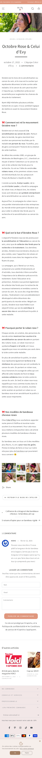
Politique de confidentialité (13, 626)
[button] (32, 8)
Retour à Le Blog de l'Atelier (22, 497)
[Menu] (3, 8)
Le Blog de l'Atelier (24, 39)
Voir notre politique (27, 748)
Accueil (13, 39)
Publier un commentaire (21, 616)
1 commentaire (26, 65)
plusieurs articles (26, 102)
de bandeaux (19, 451)
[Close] (40, 741)
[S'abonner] (38, 715)
